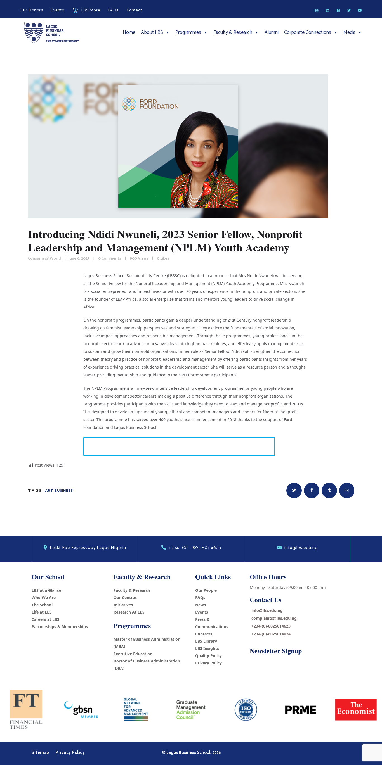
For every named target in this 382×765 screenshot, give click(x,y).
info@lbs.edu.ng (267, 610)
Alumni (272, 32)
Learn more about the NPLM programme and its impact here (179, 446)
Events (201, 612)
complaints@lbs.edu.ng (274, 618)
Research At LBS (129, 612)
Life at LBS (42, 612)
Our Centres (125, 597)
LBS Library (206, 641)
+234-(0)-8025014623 (271, 626)
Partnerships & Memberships (60, 626)
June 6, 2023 (79, 258)
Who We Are (44, 597)
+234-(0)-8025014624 (271, 633)
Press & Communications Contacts (211, 626)
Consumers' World (44, 258)
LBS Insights (207, 648)
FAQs (200, 597)
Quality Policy (208, 655)
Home (129, 32)
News (200, 604)
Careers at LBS (45, 619)
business (64, 491)
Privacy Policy (208, 663)
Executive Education (133, 653)
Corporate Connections (307, 32)
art (49, 491)
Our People (206, 590)
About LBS (152, 32)
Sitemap (41, 753)
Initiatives (123, 604)
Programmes (188, 32)
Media (349, 32)
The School (42, 604)
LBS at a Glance (46, 590)
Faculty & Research (232, 32)
